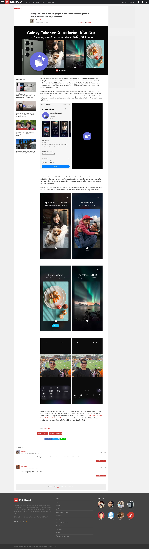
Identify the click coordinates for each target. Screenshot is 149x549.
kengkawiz (121, 509)
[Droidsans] (13, 2)
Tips (42, 2)
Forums (58, 519)
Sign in (124, 2)
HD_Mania (121, 520)
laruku (101, 520)
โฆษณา (58, 532)
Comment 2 (89, 22)
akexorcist (111, 520)
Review (28, 2)
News (19, 8)
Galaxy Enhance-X (42, 433)
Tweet (57, 439)
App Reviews (59, 509)
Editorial (36, 2)
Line (64, 439)
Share (49, 439)
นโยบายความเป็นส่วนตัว (62, 536)
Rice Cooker (130, 509)
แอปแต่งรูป (59, 433)
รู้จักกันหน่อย (59, 526)
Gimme (111, 508)
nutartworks (24, 466)
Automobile (50, 2)
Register (132, 2)
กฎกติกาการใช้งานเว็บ (62, 522)
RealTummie (41, 20)
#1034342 (103, 467)
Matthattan (23, 451)
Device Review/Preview (62, 512)
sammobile (47, 428)
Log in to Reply (101, 460)
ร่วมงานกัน (58, 529)
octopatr (101, 509)
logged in (59, 487)
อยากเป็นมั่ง (131, 520)
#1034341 (103, 452)
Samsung (51, 433)
